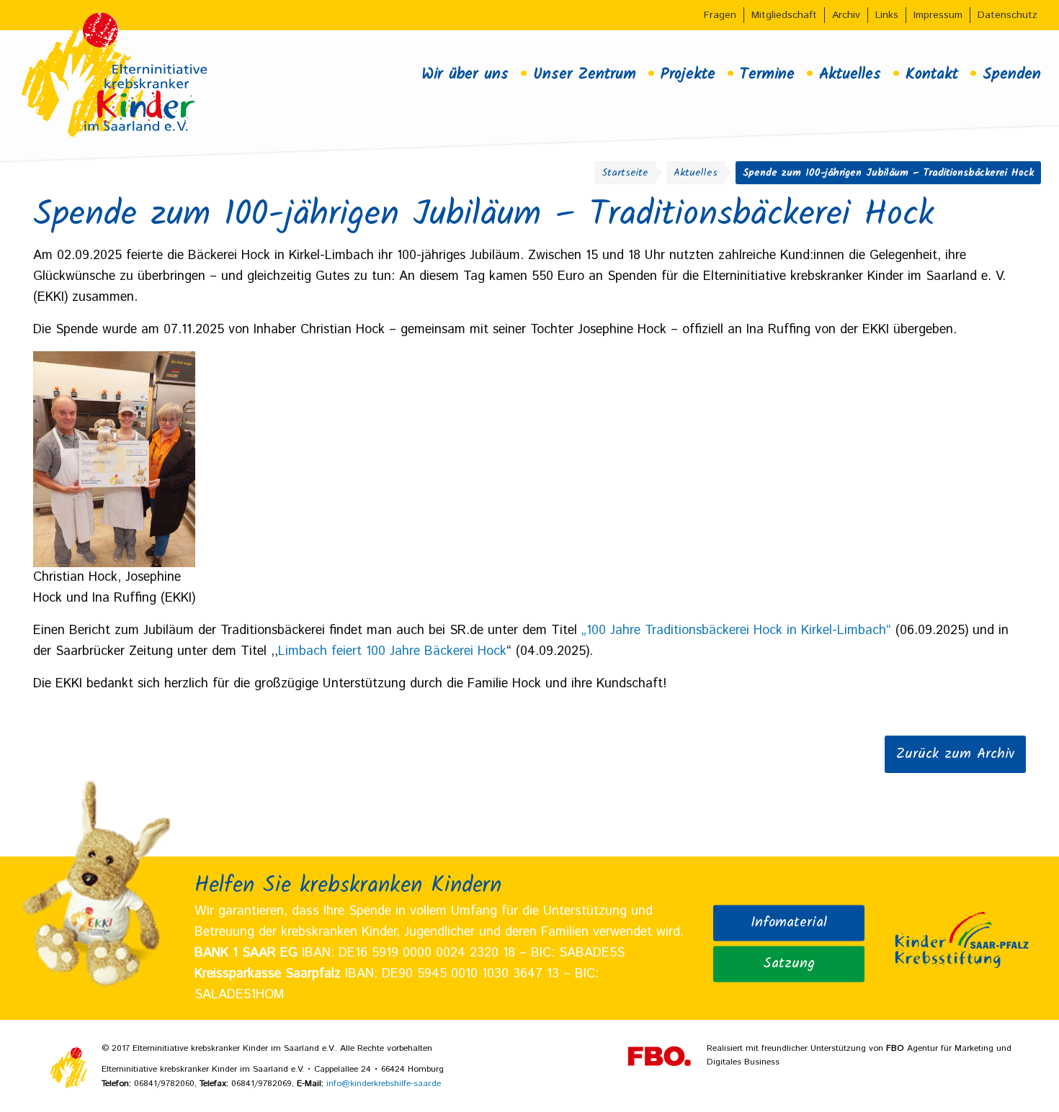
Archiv (846, 15)
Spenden (1012, 74)
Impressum (937, 15)
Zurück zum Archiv (955, 754)
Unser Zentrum (584, 74)
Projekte (688, 74)
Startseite (625, 173)
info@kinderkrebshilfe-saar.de (383, 1083)
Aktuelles (850, 74)
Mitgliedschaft (784, 15)
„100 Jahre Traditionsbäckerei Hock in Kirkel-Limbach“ (736, 630)
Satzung (789, 963)
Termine (767, 74)
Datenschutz (1007, 15)
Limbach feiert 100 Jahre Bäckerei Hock (392, 651)
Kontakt (932, 74)
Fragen (720, 15)
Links (886, 15)
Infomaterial (789, 922)
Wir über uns (465, 74)
